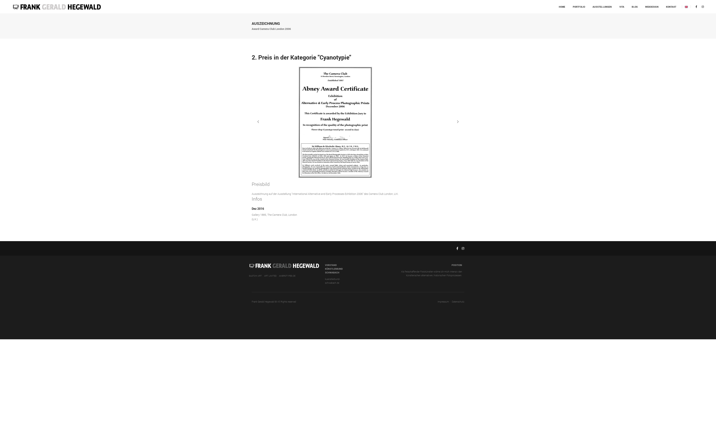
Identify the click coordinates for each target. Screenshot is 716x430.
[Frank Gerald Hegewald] (56, 6)
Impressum (443, 301)
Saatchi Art (255, 275)
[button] (458, 121)
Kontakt (671, 6)
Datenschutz (458, 301)
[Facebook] (696, 6)
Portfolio (579, 6)
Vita (621, 6)
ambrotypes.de (287, 275)
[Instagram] (702, 6)
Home (562, 6)
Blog (635, 6)
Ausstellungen (602, 6)
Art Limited (270, 275)
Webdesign (652, 6)
